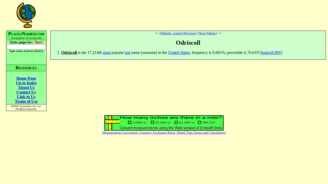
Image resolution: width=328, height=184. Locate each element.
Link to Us (26, 97)
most (106, 52)
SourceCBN (271, 52)
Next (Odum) (208, 33)
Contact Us (26, 92)
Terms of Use (26, 101)
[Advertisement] (188, 15)
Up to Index (26, 83)
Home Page (26, 78)
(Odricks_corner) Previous (178, 33)
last (127, 52)
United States (179, 52)
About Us (26, 87)
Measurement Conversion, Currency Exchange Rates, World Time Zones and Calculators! (164, 132)
